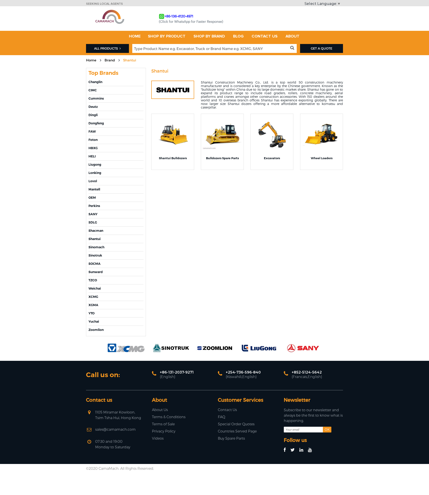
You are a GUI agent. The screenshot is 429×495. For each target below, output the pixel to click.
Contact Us (227, 409)
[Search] (293, 48)
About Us (160, 409)
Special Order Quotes (236, 424)
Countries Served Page (237, 431)
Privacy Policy (163, 431)
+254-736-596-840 (243, 372)
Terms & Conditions (168, 417)
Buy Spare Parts (231, 438)
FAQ (221, 417)
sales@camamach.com (115, 429)
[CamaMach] (109, 11)
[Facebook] (287, 450)
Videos (158, 438)
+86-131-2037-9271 (177, 372)
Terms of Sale (163, 424)
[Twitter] (294, 450)
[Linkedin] (303, 450)
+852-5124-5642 (307, 372)
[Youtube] (312, 450)
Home (91, 60)
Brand (110, 60)
